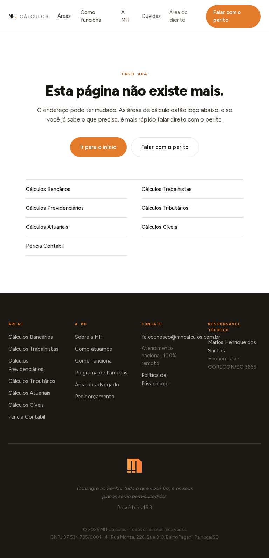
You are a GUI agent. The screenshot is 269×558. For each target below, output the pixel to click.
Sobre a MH (89, 337)
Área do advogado (97, 384)
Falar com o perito (227, 16)
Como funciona (91, 16)
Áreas (64, 16)
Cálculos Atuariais (47, 226)
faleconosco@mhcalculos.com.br (181, 337)
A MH (125, 16)
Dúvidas (151, 16)
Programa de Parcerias (101, 373)
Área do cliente (178, 16)
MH (28, 16)
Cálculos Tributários (165, 208)
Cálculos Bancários (48, 189)
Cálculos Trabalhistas (167, 189)
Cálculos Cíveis (159, 226)
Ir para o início (98, 147)
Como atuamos (93, 349)
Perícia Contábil (45, 245)
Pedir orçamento (95, 396)
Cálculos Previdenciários (55, 208)
